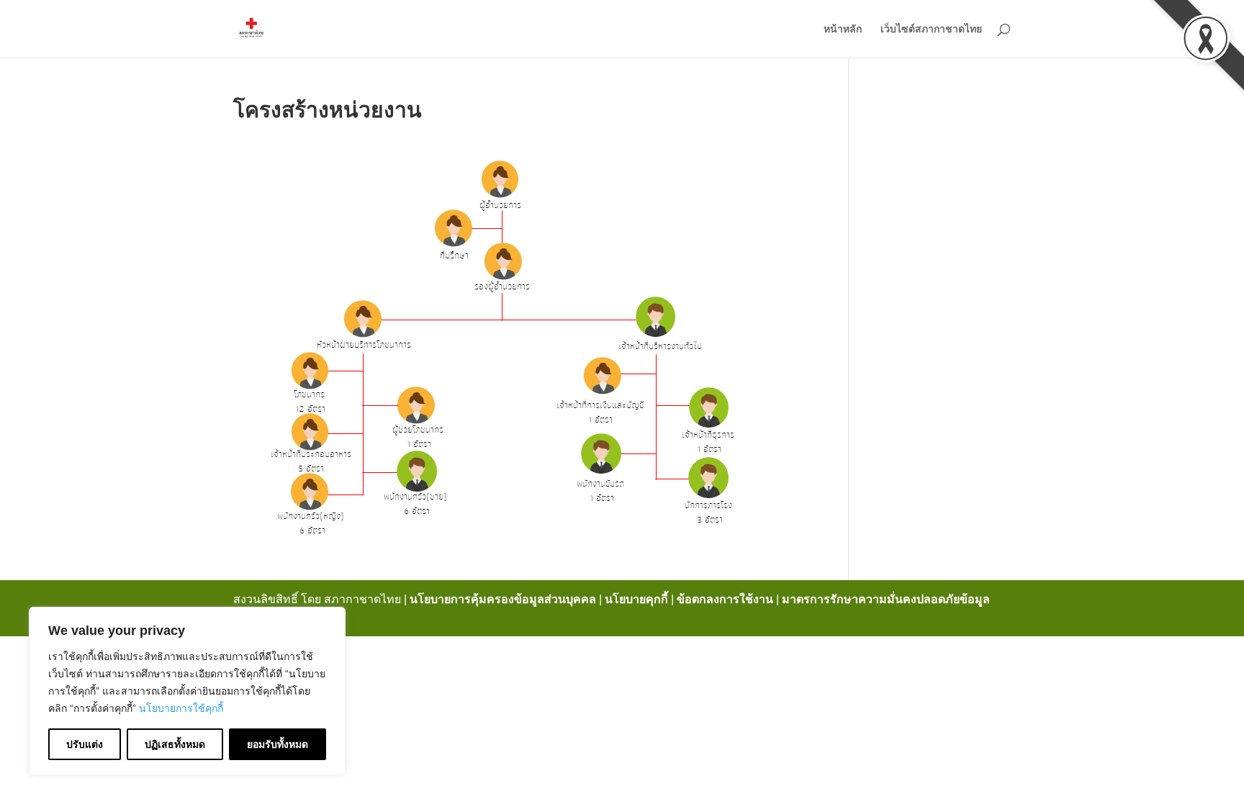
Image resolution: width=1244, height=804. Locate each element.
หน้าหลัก (843, 29)
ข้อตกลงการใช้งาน (725, 599)
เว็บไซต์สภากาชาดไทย (931, 29)
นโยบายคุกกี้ (636, 599)
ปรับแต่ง (84, 744)
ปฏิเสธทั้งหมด (175, 744)
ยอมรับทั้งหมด (277, 744)
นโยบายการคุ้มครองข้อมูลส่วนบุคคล (503, 599)
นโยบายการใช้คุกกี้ (181, 708)
